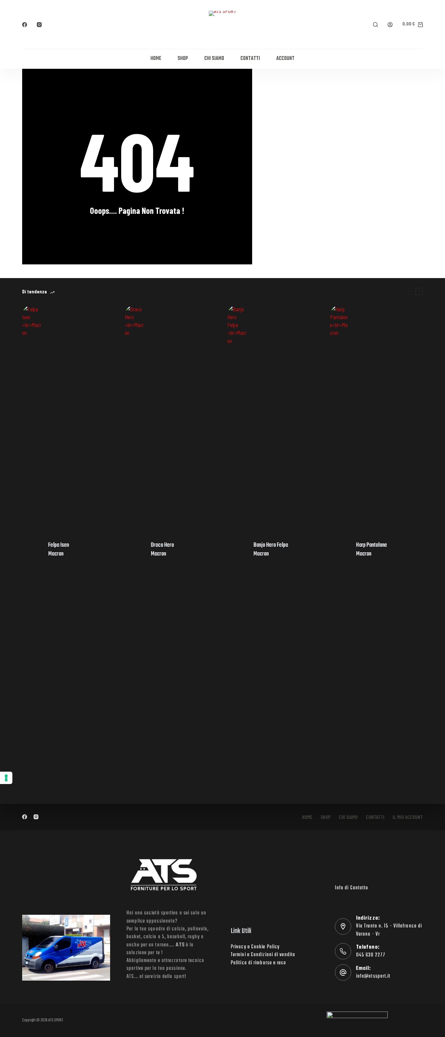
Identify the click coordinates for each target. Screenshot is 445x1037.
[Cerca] (375, 24)
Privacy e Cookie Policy (255, 947)
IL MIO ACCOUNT (408, 817)
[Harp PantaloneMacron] (340, 549)
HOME (156, 58)
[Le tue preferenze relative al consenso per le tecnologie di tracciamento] (6, 778)
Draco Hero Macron (162, 549)
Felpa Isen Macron (58, 549)
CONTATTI (250, 58)
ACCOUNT (285, 58)
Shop (326, 817)
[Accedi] (390, 24)
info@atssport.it (373, 976)
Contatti (375, 817)
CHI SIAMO (214, 58)
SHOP (183, 58)
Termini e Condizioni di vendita (263, 955)
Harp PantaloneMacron (371, 549)
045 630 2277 (370, 955)
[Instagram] (39, 24)
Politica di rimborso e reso (258, 963)
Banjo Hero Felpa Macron (270, 549)
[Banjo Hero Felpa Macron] (237, 549)
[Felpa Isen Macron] (32, 549)
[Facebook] (24, 24)
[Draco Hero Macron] (134, 549)
